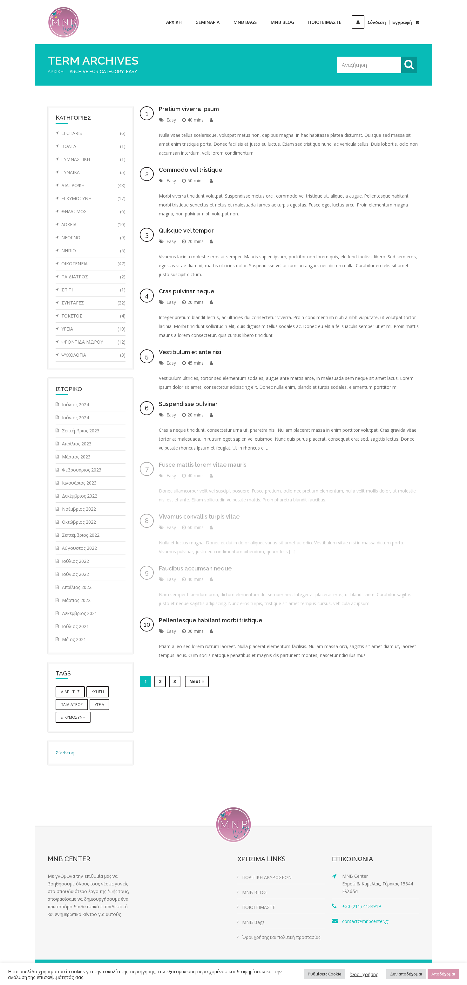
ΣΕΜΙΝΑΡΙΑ (208, 22)
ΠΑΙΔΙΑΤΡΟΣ (93, 277)
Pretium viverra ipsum (189, 109)
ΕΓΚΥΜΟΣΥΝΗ (93, 198)
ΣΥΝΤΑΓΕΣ (93, 303)
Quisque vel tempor (186, 230)
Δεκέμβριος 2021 (79, 613)
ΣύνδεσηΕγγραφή (390, 22)
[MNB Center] (63, 22)
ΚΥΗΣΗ (97, 692)
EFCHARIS (93, 133)
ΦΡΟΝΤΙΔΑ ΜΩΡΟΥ (93, 342)
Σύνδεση (65, 753)
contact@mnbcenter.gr (365, 921)
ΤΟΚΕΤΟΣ (93, 316)
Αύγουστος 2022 (79, 548)
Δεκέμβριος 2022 (79, 496)
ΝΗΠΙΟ (93, 251)
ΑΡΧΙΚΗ (174, 22)
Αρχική (56, 71)
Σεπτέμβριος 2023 (80, 431)
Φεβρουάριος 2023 (81, 470)
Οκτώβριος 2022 (79, 522)
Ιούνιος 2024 (75, 418)
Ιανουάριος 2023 (79, 483)
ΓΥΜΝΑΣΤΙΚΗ (93, 159)
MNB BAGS (245, 22)
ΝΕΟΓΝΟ (93, 237)
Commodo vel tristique (190, 169)
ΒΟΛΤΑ (93, 146)
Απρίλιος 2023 (76, 444)
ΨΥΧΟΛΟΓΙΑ (93, 355)
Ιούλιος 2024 (75, 405)
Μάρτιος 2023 (76, 457)
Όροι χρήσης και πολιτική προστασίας (281, 937)
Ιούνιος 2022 (75, 574)
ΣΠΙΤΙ (93, 290)
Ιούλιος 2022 (75, 561)
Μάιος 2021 (74, 639)
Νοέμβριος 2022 (79, 509)
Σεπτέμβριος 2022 (80, 535)
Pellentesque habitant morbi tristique (210, 620)
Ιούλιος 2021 (75, 626)
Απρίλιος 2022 (76, 587)
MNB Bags (253, 922)
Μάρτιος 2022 (76, 600)
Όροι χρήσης (364, 974)
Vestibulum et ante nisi (190, 352)
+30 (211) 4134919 (361, 906)
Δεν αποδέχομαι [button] (406, 974)
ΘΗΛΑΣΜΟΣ (93, 211)
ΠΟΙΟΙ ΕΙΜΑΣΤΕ (325, 22)
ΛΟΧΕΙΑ (93, 224)
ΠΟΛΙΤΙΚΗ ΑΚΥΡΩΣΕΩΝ (267, 877)
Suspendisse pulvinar (188, 404)
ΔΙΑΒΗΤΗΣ (70, 692)
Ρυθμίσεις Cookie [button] (325, 974)
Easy (171, 120)
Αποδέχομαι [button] (443, 974)
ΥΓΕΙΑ (93, 329)
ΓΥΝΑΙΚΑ (93, 172)
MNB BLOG (282, 22)
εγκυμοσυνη (73, 717)
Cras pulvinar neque (186, 291)
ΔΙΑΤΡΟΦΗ (93, 185)
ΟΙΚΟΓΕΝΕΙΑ (93, 264)
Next (195, 681)
